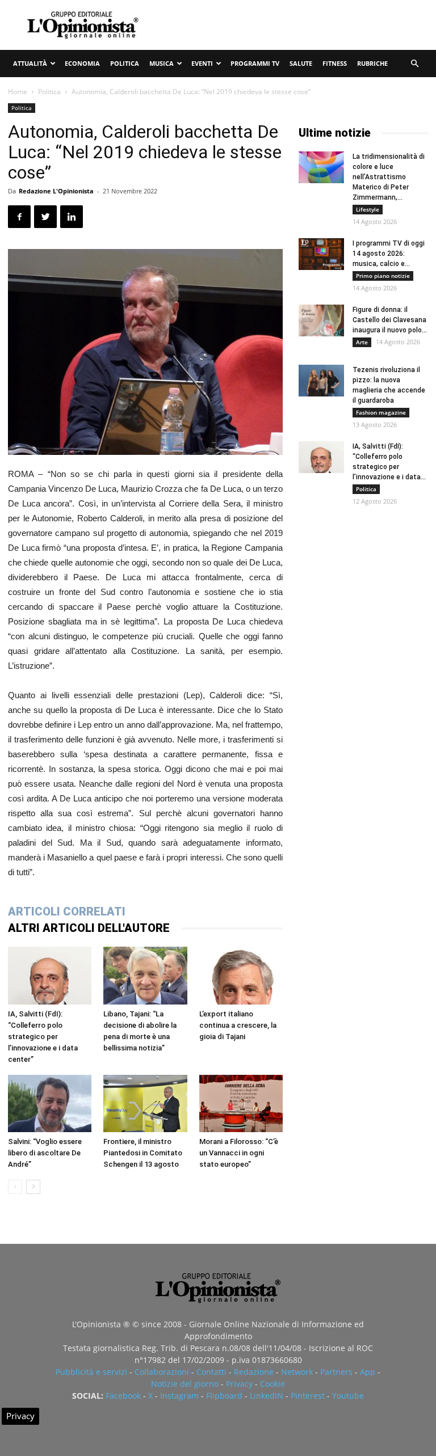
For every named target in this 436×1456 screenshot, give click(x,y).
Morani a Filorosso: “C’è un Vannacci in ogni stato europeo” (238, 1152)
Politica (124, 63)
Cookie (272, 1383)
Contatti (211, 1371)
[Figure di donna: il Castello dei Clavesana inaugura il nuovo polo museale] (321, 320)
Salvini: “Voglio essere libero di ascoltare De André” (45, 1152)
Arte (362, 342)
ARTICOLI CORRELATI (66, 911)
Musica (161, 63)
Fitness (334, 63)
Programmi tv (254, 63)
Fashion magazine (381, 412)
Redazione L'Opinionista (56, 191)
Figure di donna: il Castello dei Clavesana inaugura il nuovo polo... (390, 320)
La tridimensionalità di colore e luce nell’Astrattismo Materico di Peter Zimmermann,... (389, 177)
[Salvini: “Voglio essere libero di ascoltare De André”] (49, 1103)
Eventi (202, 63)
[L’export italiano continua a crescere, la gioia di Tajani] (241, 975)
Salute (301, 63)
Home (17, 91)
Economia (82, 63)
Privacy (239, 1383)
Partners (336, 1371)
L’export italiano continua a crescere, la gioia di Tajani (237, 1025)
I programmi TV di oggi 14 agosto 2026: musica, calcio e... (389, 253)
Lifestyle (367, 209)
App (367, 1371)
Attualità (30, 63)
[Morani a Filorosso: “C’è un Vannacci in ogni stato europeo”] (241, 1103)
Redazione (254, 1371)
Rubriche (372, 63)
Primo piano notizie (383, 276)
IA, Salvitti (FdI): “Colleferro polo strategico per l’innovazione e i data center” (43, 1036)
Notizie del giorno (185, 1383)
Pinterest (308, 1395)
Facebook (123, 1395)
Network (297, 1371)
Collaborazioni (162, 1371)
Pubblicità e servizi (91, 1371)
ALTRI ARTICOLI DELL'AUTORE (89, 928)
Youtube (348, 1395)
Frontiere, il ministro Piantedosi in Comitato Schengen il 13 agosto (142, 1152)
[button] (414, 63)
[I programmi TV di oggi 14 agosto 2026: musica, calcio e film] (321, 254)
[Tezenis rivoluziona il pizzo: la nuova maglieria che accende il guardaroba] (321, 380)
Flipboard (224, 1395)
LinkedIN (266, 1395)
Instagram (179, 1395)
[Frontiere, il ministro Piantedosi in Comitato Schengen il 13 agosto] (145, 1103)
